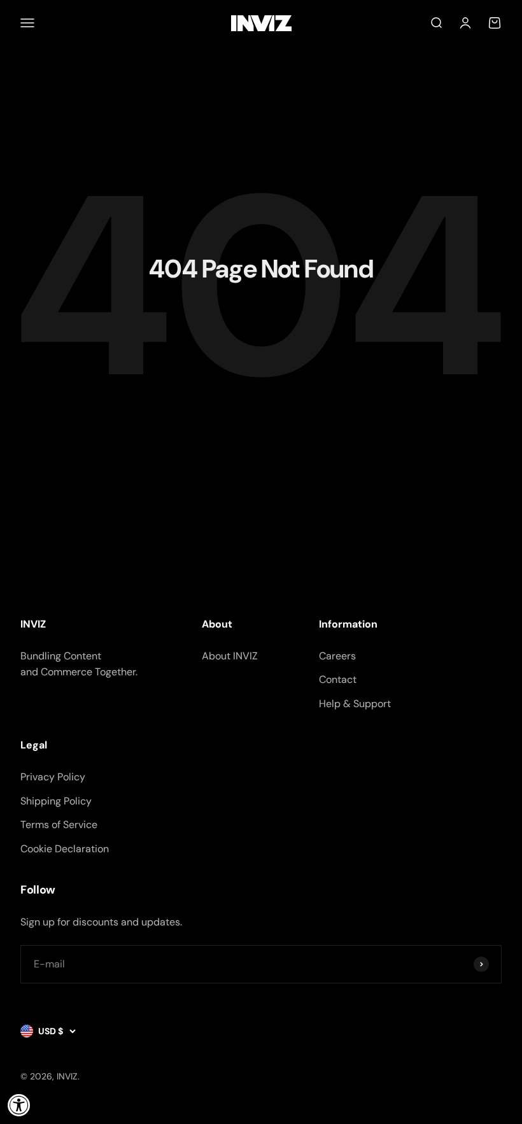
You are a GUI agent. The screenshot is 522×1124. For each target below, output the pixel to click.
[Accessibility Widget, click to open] (19, 1105)
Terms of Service (58, 824)
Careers (337, 656)
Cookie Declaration (64, 848)
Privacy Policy (52, 776)
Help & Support (355, 703)
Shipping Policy (56, 801)
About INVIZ (230, 656)
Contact (337, 679)
